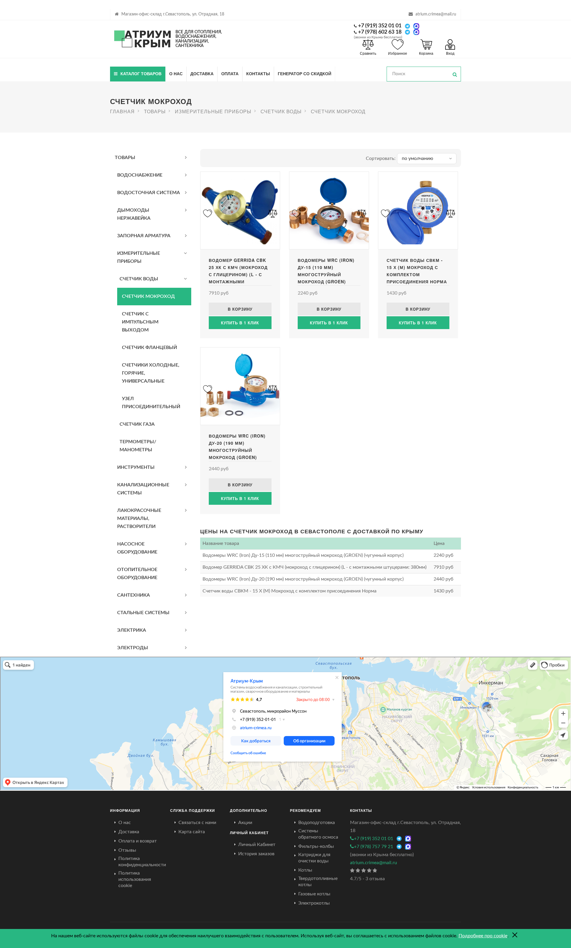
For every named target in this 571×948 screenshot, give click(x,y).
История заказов (256, 853)
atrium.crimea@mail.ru (435, 14)
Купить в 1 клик (240, 323)
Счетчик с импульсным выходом (140, 322)
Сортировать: (381, 158)
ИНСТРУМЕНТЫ (136, 467)
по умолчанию (417, 158)
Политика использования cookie (134, 879)
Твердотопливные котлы (318, 881)
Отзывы (127, 850)
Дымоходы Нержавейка (133, 214)
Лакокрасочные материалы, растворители (139, 518)
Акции (245, 822)
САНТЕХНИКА (133, 595)
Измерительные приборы (138, 257)
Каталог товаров (140, 73)
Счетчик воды (139, 278)
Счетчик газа (137, 424)
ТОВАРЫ (125, 157)
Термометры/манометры (138, 445)
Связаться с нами (197, 822)
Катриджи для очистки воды (314, 857)
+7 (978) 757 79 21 (373, 846)
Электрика (131, 630)
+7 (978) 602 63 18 (379, 32)
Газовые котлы (314, 894)
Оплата (230, 73)
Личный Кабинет (256, 844)
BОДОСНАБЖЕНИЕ (139, 175)
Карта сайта (191, 831)
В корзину (240, 309)
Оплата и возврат (137, 841)
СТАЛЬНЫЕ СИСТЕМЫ (143, 612)
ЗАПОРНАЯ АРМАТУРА (143, 235)
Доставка (202, 73)
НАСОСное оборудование (137, 548)
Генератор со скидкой (304, 73)
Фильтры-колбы (316, 846)
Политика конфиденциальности (142, 861)
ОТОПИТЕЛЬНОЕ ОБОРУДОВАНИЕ (137, 573)
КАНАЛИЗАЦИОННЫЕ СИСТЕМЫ (143, 488)
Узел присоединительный (151, 402)
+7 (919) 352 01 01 (379, 26)
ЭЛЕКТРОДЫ (132, 647)
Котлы (305, 870)
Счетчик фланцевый (149, 347)
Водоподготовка (316, 822)
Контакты (258, 73)
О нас (176, 73)
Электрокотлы (314, 903)
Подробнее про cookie (483, 935)
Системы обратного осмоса (318, 833)
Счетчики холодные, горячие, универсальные (150, 373)
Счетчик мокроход (148, 296)
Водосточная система (148, 192)
